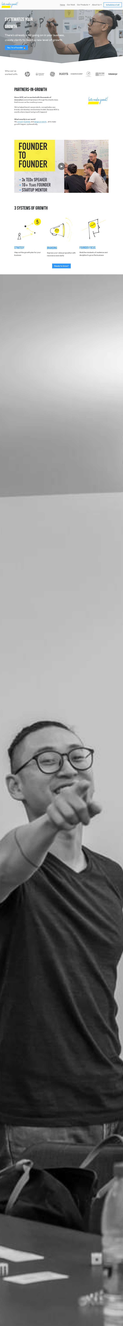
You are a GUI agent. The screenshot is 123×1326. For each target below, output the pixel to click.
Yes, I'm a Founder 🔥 (16, 47)
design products (40, 122)
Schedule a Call (112, 5)
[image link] (9, 5)
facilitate (26, 122)
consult (20, 122)
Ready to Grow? (61, 266)
